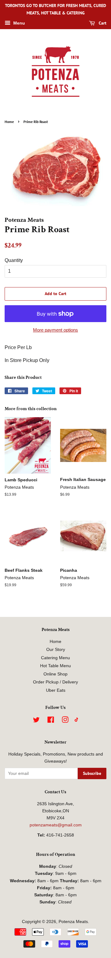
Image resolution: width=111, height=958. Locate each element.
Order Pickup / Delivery (55, 682)
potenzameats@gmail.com (56, 825)
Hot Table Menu (55, 666)
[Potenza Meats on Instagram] (65, 721)
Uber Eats (55, 690)
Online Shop (55, 674)
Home (9, 121)
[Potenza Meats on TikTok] (76, 720)
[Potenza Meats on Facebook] (50, 721)
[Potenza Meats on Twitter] (36, 721)
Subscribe (92, 773)
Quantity (14, 260)
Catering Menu (55, 658)
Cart (101, 23)
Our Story (55, 649)
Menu (18, 23)
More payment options (55, 330)
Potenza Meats (73, 921)
